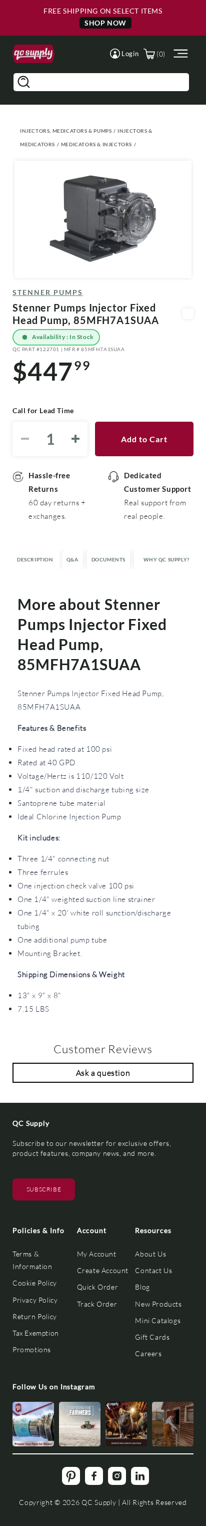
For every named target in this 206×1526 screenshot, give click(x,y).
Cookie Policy (34, 1283)
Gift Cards (152, 1337)
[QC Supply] (33, 54)
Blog (142, 1287)
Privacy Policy (35, 1300)
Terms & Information (32, 1260)
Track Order (97, 1304)
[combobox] (101, 82)
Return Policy (34, 1316)
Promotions (31, 1349)
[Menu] (180, 54)
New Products (158, 1304)
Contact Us (153, 1270)
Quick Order (97, 1287)
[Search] (23, 82)
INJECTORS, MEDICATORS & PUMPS (66, 131)
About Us (150, 1254)
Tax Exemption (35, 1333)
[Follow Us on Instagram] (33, 1424)
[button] (124, 54)
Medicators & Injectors (96, 144)
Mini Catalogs (157, 1320)
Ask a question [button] (103, 1072)
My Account (96, 1254)
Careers (148, 1353)
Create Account (102, 1270)
